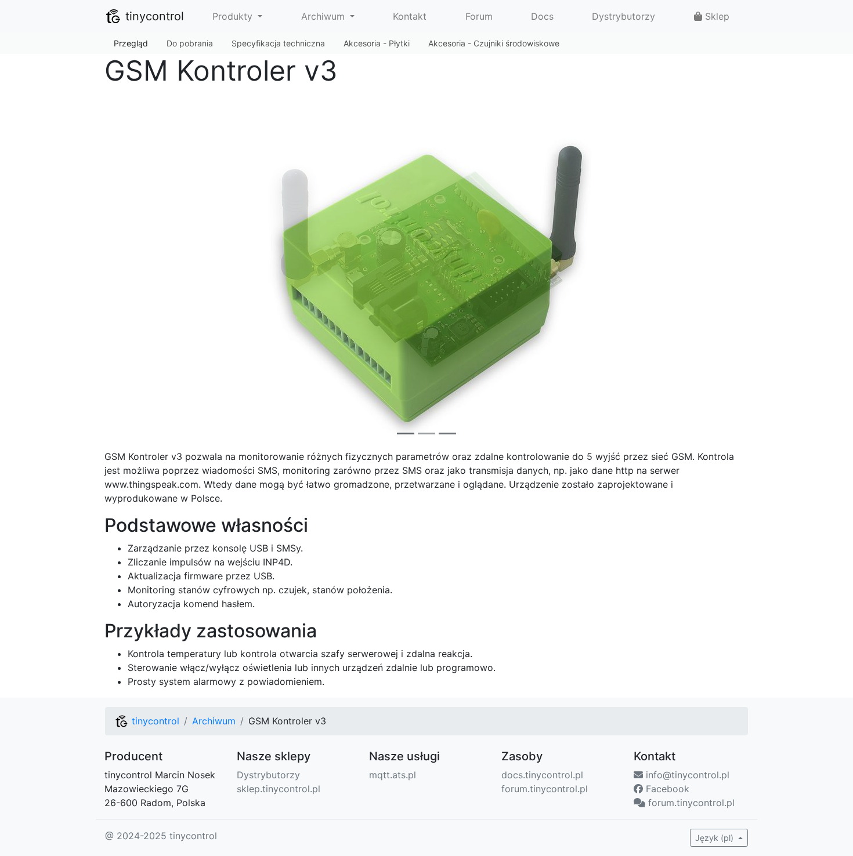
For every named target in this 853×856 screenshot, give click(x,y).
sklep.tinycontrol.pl (278, 789)
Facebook (666, 789)
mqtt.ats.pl (392, 775)
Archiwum (214, 721)
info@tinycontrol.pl (686, 775)
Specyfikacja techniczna (278, 43)
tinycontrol (153, 16)
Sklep (715, 16)
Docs (542, 16)
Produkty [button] (233, 16)
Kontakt (409, 16)
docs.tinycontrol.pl (542, 775)
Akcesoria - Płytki (377, 43)
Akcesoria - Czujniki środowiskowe (493, 43)
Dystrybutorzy (623, 16)
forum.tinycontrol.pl (544, 789)
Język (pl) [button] (715, 838)
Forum (479, 16)
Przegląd (131, 43)
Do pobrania (190, 43)
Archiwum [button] (324, 16)
